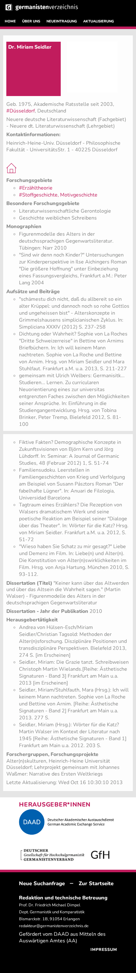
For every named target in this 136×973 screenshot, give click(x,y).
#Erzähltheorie (36, 187)
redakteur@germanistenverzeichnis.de (54, 926)
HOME (10, 21)
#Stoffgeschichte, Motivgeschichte (58, 194)
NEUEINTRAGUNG (61, 21)
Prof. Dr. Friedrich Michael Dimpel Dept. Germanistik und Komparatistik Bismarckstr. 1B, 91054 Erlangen (51, 912)
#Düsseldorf (20, 110)
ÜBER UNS (31, 21)
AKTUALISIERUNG (98, 21)
